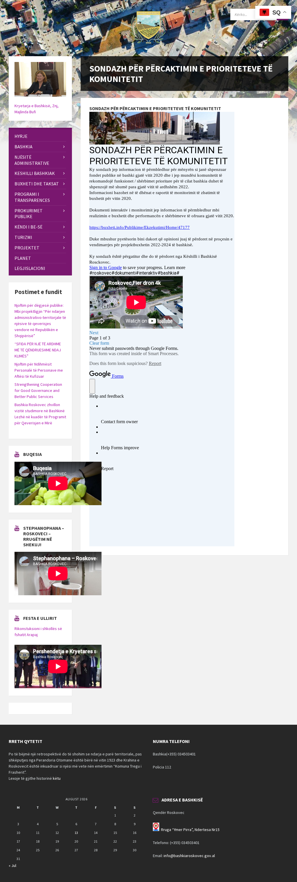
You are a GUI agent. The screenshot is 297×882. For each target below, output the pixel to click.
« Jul (12, 865)
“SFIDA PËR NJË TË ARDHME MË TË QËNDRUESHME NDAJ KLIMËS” (38, 350)
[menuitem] (40, 136)
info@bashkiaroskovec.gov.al (189, 855)
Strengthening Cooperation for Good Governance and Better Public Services (38, 390)
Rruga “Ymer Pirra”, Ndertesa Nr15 (190, 829)
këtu (57, 778)
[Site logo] (148, 45)
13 (76, 832)
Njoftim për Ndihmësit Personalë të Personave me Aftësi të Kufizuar (39, 370)
